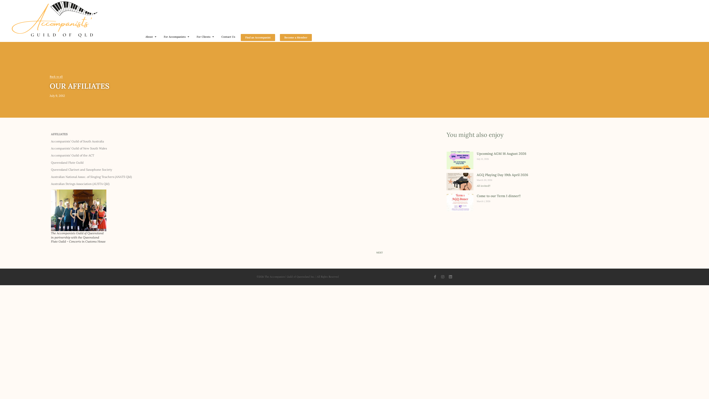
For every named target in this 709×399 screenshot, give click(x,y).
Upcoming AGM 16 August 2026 (501, 153)
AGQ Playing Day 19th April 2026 (502, 175)
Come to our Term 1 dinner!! (499, 196)
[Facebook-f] (435, 277)
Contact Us (228, 36)
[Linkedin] (450, 277)
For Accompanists (175, 36)
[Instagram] (443, 277)
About (149, 36)
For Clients (203, 36)
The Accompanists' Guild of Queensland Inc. (290, 277)
